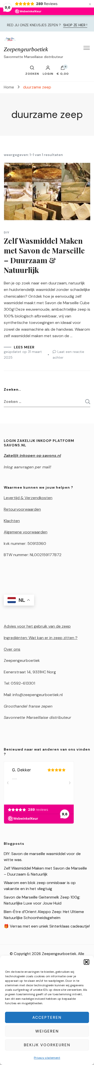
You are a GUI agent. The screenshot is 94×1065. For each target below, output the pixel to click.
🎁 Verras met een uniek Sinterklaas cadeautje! (47, 926)
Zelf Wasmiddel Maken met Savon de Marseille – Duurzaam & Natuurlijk (44, 255)
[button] (86, 962)
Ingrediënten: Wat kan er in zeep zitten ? (40, 637)
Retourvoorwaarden (22, 509)
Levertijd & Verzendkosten (28, 497)
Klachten (12, 520)
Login (48, 73)
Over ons (12, 649)
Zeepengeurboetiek (26, 49)
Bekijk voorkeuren (47, 1045)
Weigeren (47, 1031)
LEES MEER (24, 347)
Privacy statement (47, 1058)
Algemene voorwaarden (25, 532)
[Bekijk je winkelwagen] (62, 69)
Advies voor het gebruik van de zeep (37, 626)
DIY (7, 232)
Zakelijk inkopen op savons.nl (32, 455)
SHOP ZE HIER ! (75, 25)
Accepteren (47, 1017)
